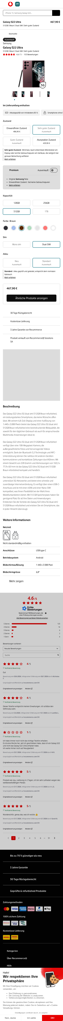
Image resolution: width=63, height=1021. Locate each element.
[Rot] (45, 228)
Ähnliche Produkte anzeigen (31, 298)
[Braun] (21, 228)
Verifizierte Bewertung (12, 668)
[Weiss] (53, 228)
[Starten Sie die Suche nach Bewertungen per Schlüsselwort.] (58, 655)
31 (49, 838)
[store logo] (14, 4)
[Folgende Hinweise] (54, 838)
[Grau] (37, 228)
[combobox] (27, 13)
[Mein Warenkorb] (58, 4)
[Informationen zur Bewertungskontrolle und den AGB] (46, 613)
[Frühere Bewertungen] (8, 838)
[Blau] (13, 228)
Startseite (13, 34)
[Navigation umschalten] (4, 4)
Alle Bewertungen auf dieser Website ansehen (32, 618)
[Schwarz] (5, 228)
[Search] (56, 13)
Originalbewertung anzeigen (12, 689)
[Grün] (29, 228)
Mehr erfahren (10, 159)
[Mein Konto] (53, 4)
